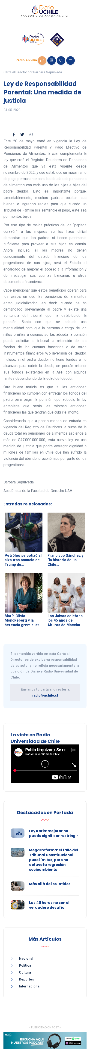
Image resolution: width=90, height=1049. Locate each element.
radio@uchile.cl (45, 695)
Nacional (26, 958)
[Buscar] (61, 60)
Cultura (25, 972)
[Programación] (51, 60)
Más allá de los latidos (50, 883)
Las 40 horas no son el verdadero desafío (49, 905)
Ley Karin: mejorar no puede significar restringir (53, 833)
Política (25, 965)
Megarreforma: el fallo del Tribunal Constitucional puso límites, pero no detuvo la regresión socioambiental (53, 860)
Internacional (29, 986)
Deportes (26, 979)
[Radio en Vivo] (42, 60)
